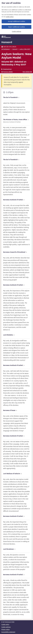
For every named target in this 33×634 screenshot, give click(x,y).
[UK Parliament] (6, 37)
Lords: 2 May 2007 (24, 49)
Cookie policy (5, 624)
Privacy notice (5, 629)
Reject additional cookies (16, 27)
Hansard (6, 42)
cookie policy (9, 17)
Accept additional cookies (16, 21)
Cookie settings (16, 31)
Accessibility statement (8, 632)
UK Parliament (5, 49)
